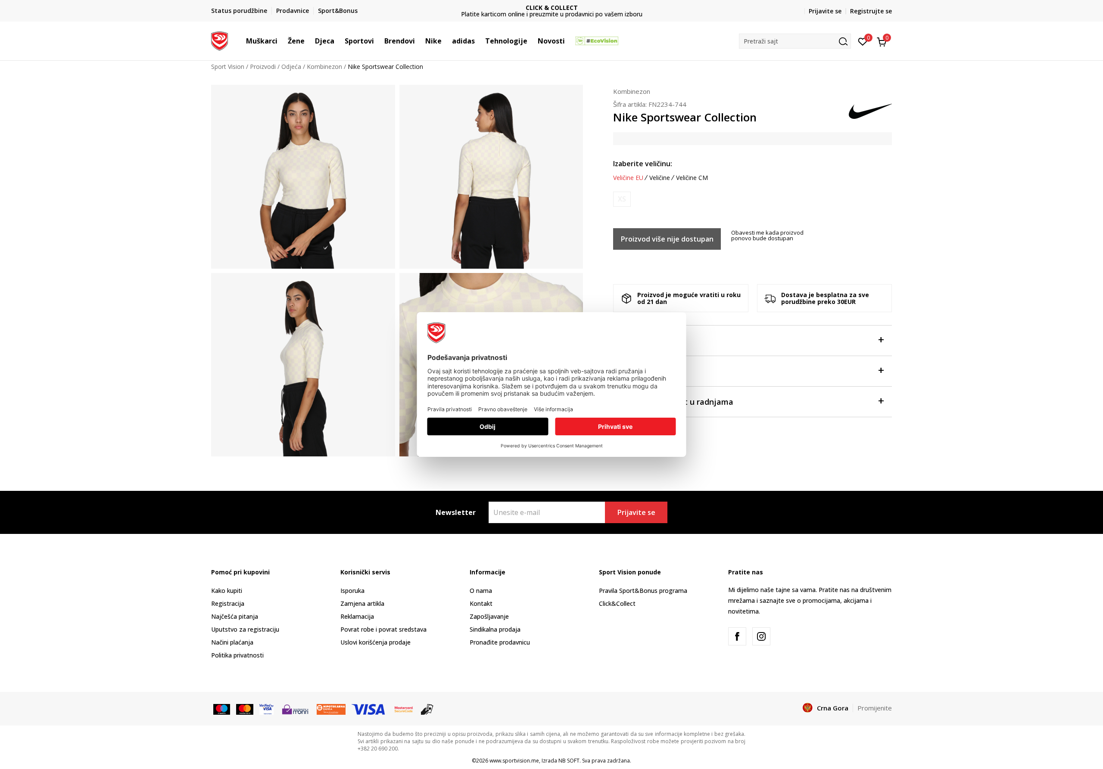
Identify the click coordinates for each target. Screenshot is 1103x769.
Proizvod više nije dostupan (667, 239)
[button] (281, 40)
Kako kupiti (226, 590)
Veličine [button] (659, 177)
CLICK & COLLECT (475, 7)
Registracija (227, 603)
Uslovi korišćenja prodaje (375, 642)
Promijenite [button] (874, 708)
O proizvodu (635, 340)
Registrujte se (871, 11)
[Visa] (266, 708)
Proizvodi (263, 66)
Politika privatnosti (237, 655)
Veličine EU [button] (628, 177)
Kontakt (481, 603)
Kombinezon (324, 66)
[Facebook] (737, 636)
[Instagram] (761, 636)
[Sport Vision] (219, 40)
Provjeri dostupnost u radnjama (673, 402)
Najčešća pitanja (234, 616)
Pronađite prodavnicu (500, 642)
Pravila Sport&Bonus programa (643, 590)
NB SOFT (569, 760)
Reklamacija (357, 616)
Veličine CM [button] (692, 177)
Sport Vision (227, 66)
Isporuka (352, 590)
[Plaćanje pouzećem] (427, 708)
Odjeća (291, 66)
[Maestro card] (221, 708)
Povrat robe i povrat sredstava (383, 629)
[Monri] (295, 708)
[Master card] (244, 708)
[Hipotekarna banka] (331, 708)
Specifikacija (637, 371)
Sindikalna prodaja (495, 629)
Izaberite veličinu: (642, 163)
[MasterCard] (403, 708)
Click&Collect (617, 603)
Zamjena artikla (362, 603)
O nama (481, 590)
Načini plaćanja (232, 642)
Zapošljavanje (489, 616)
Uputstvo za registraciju (245, 629)
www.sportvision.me (514, 760)
